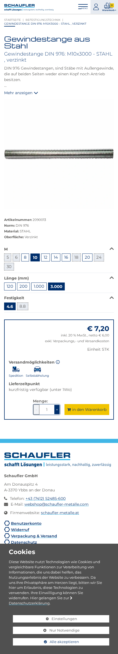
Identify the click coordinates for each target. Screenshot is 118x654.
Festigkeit (14, 297)
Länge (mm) (16, 277)
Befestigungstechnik (43, 19)
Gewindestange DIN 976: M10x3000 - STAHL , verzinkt (45, 23)
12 (45, 257)
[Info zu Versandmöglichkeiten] (58, 362)
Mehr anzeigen (18, 93)
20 (87, 257)
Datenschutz (24, 542)
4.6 (10, 306)
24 (99, 257)
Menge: (40, 401)
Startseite (12, 19)
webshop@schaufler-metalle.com (56, 504)
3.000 (56, 286)
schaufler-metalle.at (60, 512)
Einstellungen (45, 619)
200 (23, 286)
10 (35, 257)
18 (76, 257)
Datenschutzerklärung (29, 603)
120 (10, 286)
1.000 (39, 286)
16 (66, 257)
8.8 (22, 306)
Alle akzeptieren (46, 641)
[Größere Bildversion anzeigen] (59, 154)
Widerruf (20, 529)
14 (56, 257)
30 (9, 266)
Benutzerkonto (26, 523)
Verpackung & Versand (34, 536)
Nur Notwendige (46, 631)
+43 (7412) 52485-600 (46, 498)
